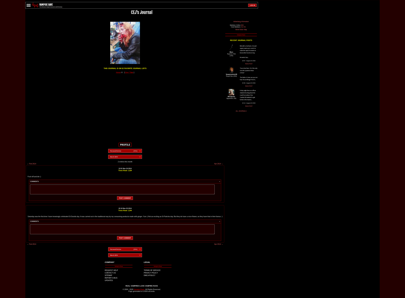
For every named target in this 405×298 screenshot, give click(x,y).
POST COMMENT (125, 198)
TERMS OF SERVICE (152, 270)
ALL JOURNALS (241, 111)
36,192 (243, 27)
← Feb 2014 (31, 164)
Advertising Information (241, 21)
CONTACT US (110, 273)
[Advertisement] (125, 107)
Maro (231, 52)
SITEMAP (108, 275)
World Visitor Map (241, 29)
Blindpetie (231, 96)
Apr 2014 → (218, 164)
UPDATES (109, 280)
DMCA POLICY (149, 275)
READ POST (248, 64)
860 (242, 25)
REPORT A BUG (111, 278)
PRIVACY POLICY (151, 273)
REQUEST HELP (111, 270)
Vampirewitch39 (231, 74)
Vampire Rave (139, 289)
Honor (118, 72)
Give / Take (129, 72)
